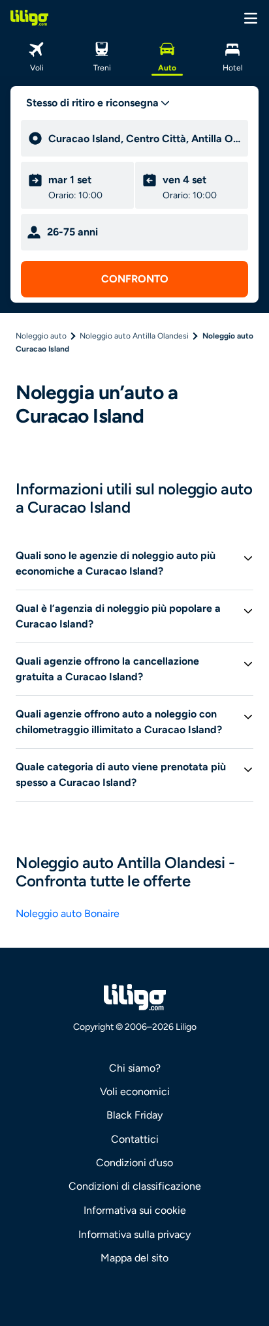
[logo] (29, 17)
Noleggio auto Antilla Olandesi (134, 335)
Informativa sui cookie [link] (135, 1210)
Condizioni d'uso (134, 1162)
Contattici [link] (135, 1139)
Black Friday (134, 1115)
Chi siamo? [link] (135, 1068)
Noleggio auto (41, 335)
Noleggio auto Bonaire (67, 913)
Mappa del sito (134, 1258)
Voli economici (135, 1091)
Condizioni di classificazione (135, 1186)
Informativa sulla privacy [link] (134, 1234)
